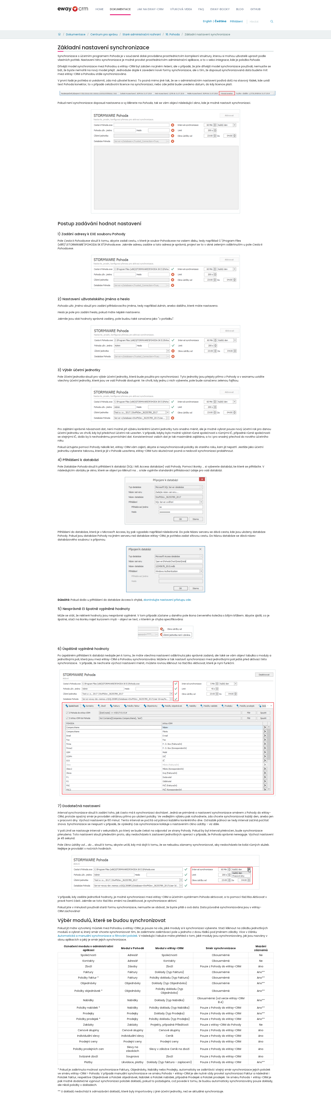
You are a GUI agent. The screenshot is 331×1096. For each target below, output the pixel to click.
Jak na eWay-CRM (150, 9)
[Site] (73, 9)
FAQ (201, 9)
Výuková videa (181, 9)
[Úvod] (59, 34)
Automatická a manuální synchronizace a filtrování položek (97, 936)
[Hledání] (272, 22)
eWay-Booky (220, 9)
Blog (240, 9)
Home (99, 9)
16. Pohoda (173, 34)
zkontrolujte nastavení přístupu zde (167, 600)
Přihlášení (236, 21)
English (207, 21)
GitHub (255, 9)
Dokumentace (120, 9)
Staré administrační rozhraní (142, 34)
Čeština (220, 21)
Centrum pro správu (104, 34)
